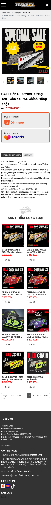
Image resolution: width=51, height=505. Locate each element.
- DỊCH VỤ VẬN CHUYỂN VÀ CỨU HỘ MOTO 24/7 (20, 476)
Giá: (3, 108)
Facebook (5, 497)
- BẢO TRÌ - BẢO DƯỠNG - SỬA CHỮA (16, 471)
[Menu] (3, 4)
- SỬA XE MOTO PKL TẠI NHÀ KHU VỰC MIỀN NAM (21, 455)
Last (46, 395)
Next (39, 395)
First (12, 395)
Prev (19, 395)
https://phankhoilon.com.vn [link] (12, 429)
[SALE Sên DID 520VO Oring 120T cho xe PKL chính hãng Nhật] (11, 81)
